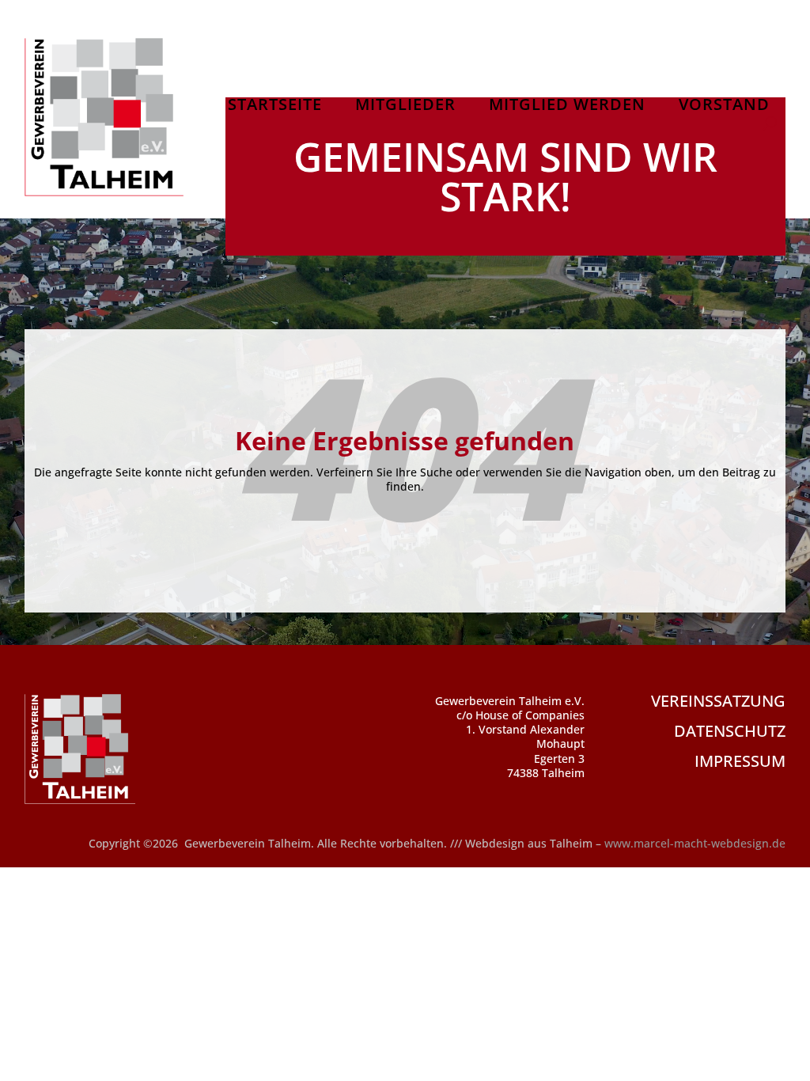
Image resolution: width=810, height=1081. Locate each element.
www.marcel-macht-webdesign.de (694, 843)
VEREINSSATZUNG (718, 700)
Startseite (275, 107)
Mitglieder (405, 107)
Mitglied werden (567, 107)
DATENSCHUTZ (729, 731)
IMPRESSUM (740, 761)
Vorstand (724, 107)
